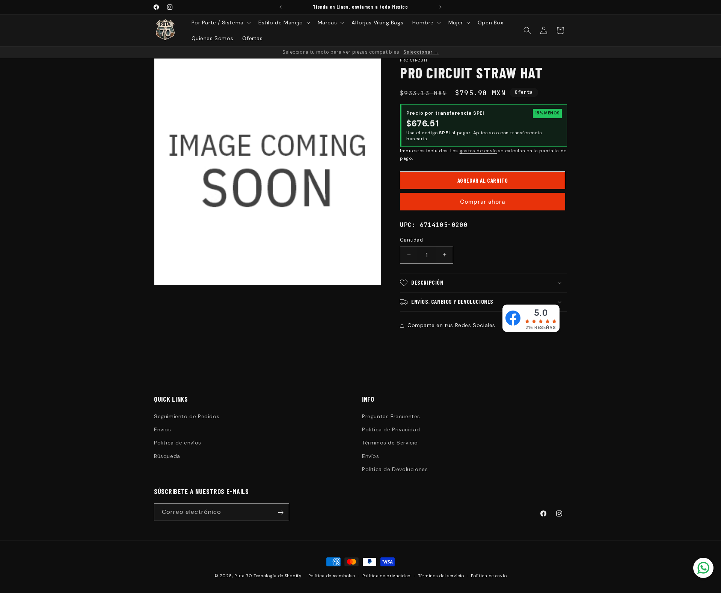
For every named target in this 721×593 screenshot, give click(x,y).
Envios (162, 429)
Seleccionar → (421, 52)
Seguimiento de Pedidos (186, 416)
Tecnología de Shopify (277, 575)
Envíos (370, 456)
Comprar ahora (482, 202)
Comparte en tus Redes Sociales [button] (451, 325)
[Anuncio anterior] (280, 7)
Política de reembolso (331, 575)
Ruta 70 (243, 575)
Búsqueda (167, 456)
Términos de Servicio (390, 443)
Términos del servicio (441, 575)
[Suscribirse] (280, 512)
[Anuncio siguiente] (440, 7)
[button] (220, 22)
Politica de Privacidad (391, 429)
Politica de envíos (177, 443)
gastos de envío (478, 151)
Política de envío (489, 575)
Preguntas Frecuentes (391, 416)
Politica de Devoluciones (395, 469)
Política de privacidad (386, 575)
